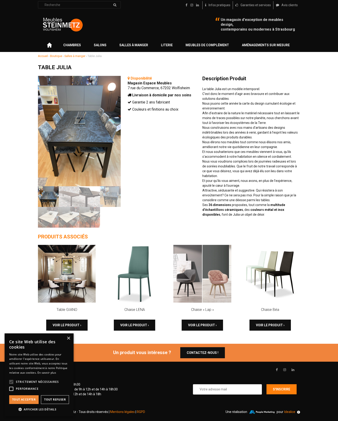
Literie (167, 45)
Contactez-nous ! (202, 353)
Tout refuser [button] (55, 399)
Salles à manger (133, 45)
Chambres (72, 45)
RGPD (141, 412)
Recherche (114, 4)
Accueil (43, 56)
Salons (100, 45)
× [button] (68, 338)
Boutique (56, 56)
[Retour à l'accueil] (63, 25)
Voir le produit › (67, 325)
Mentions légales (122, 412)
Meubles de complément (207, 45)
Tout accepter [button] (24, 399)
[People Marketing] (262, 412)
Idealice (289, 412)
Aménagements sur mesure (266, 45)
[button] (39, 409)
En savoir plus (46, 373)
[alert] (39, 374)
